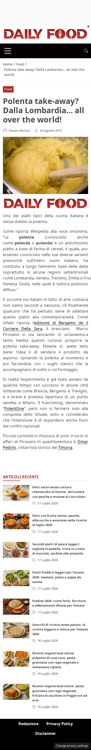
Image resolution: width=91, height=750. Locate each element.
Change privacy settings (72, 746)
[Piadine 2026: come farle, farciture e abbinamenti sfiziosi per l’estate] (16, 606)
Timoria (65, 447)
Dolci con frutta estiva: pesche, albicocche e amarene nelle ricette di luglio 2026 (59, 520)
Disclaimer (45, 733)
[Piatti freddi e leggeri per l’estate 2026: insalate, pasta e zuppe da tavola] (16, 578)
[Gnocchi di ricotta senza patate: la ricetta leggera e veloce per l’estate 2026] (16, 630)
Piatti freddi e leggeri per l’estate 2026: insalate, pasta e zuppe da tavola (58, 577)
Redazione (28, 723)
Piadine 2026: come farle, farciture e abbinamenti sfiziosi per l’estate (59, 603)
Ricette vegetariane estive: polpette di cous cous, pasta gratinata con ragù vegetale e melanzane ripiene (55, 660)
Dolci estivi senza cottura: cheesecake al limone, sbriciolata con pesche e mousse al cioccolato (58, 492)
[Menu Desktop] (8, 51)
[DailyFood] (45, 33)
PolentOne (14, 408)
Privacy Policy (59, 723)
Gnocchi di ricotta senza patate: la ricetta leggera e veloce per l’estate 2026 (60, 629)
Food (8, 89)
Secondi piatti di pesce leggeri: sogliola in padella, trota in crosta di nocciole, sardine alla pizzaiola (58, 549)
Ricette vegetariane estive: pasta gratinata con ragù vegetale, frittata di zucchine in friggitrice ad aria (59, 693)
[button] (86, 51)
